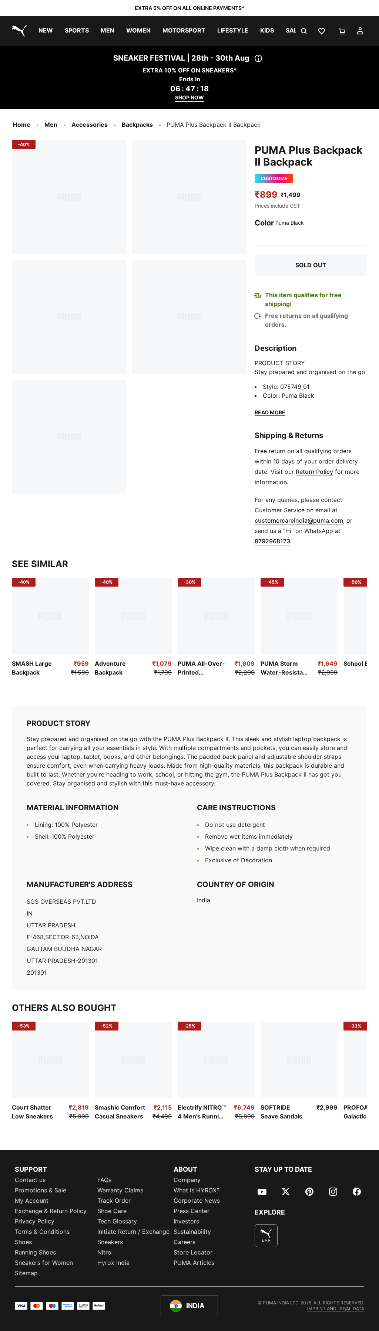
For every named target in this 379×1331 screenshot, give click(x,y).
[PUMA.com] (18, 31)
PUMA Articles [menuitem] (194, 1262)
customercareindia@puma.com (299, 520)
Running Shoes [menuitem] (35, 1252)
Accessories (89, 124)
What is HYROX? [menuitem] (196, 1190)
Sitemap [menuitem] (26, 1273)
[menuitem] (46, 31)
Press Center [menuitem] (191, 1211)
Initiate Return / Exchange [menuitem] (133, 1231)
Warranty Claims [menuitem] (120, 1190)
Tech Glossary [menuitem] (117, 1221)
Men (50, 124)
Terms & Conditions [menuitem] (42, 1231)
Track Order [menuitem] (114, 1200)
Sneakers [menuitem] (110, 1242)
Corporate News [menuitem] (197, 1200)
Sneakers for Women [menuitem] (44, 1262)
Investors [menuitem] (186, 1221)
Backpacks (137, 124)
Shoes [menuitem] (23, 1242)
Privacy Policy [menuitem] (34, 1221)
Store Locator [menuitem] (193, 1252)
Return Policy (314, 471)
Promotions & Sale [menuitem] (40, 1190)
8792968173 (272, 541)
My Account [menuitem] (31, 1200)
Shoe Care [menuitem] (112, 1211)
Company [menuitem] (187, 1180)
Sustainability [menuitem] (192, 1231)
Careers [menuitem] (184, 1242)
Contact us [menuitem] (30, 1180)
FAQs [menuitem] (104, 1180)
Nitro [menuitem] (104, 1252)
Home (21, 124)
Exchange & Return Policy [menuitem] (51, 1211)
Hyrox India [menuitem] (113, 1262)
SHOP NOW (189, 97)
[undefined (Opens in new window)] (266, 1235)
